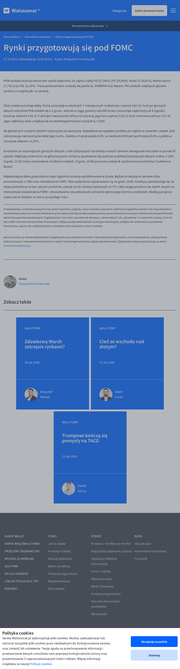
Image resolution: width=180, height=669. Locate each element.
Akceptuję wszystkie (154, 641)
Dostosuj (154, 655)
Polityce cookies (41, 664)
